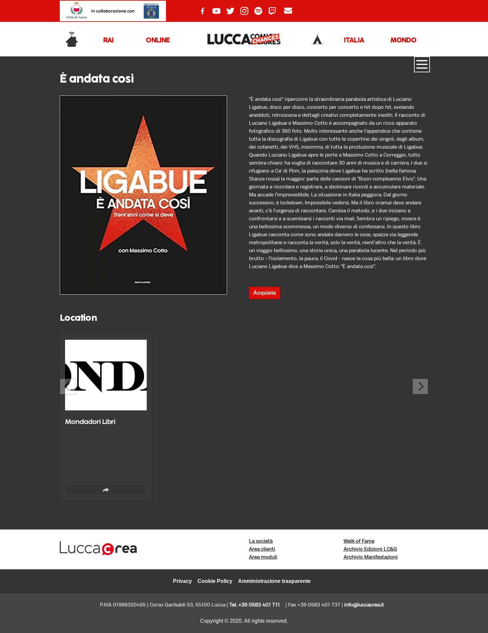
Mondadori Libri (90, 422)
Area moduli (263, 557)
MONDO (403, 41)
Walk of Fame (359, 541)
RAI (108, 41)
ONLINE (158, 41)
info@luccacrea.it (364, 604)
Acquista (264, 293)
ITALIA (354, 41)
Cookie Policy (215, 581)
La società (261, 541)
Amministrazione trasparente (274, 581)
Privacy (182, 581)
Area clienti (262, 549)
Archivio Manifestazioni (371, 557)
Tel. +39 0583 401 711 (254, 604)
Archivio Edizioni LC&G (370, 549)
